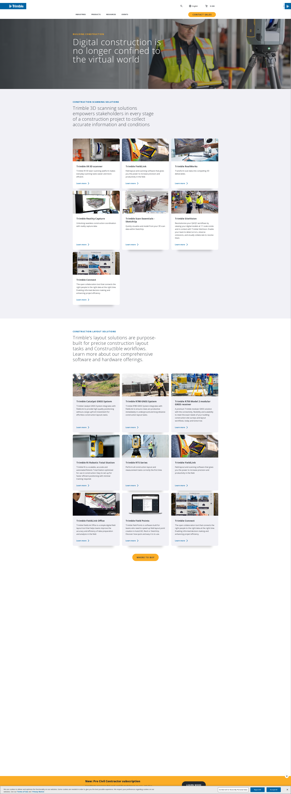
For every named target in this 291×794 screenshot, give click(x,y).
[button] (192, 6)
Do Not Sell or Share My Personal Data (233, 790)
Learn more (81, 183)
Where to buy (145, 557)
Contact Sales (202, 14)
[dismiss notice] (287, 776)
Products (96, 14)
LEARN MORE (193, 785)
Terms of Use (22, 792)
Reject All (257, 790)
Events (125, 14)
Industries (81, 14)
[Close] (287, 789)
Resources (111, 14)
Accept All (273, 790)
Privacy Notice (38, 792)
